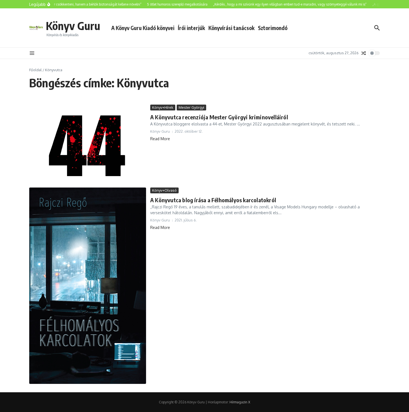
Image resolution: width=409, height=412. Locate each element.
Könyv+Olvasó (164, 190)
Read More (160, 138)
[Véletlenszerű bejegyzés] (363, 53)
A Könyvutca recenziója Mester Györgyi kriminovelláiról (219, 117)
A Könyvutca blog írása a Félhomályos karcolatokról (213, 199)
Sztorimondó (272, 27)
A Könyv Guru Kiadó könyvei (142, 27)
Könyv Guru (73, 26)
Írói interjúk (191, 27)
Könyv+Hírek (162, 107)
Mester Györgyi (191, 107)
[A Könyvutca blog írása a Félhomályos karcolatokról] (87, 286)
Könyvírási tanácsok (231, 27)
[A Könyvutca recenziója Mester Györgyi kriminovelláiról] (87, 145)
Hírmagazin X (240, 402)
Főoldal (35, 70)
